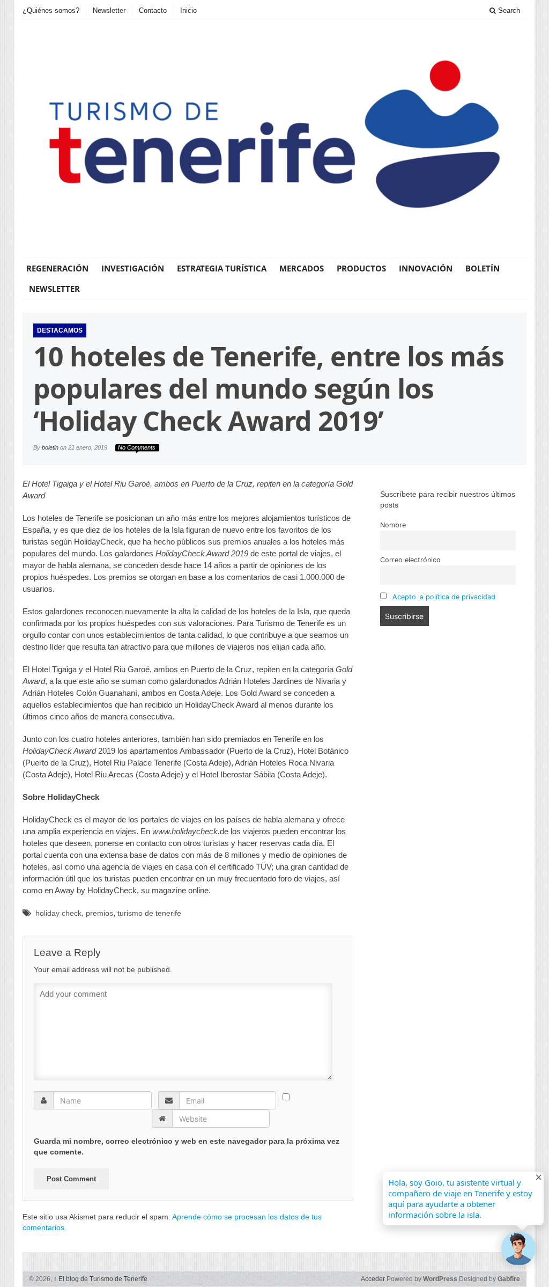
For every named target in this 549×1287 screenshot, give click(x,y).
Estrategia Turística (221, 268)
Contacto (153, 10)
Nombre (393, 525)
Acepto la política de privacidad (443, 597)
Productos (361, 268)
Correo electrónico (410, 560)
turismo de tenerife (149, 913)
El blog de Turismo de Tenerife (100, 1279)
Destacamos (60, 330)
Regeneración (57, 268)
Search (508, 10)
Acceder (373, 1279)
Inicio (188, 10)
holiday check (58, 913)
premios (99, 913)
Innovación (425, 268)
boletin (50, 447)
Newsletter (109, 10)
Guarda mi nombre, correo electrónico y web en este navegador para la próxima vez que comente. (186, 1146)
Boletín (482, 268)
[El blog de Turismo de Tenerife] (274, 137)
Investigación (132, 268)
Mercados (301, 268)
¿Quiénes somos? (51, 10)
